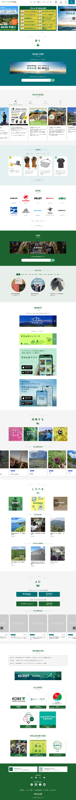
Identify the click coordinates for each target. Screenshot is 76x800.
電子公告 (46, 790)
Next (73, 18)
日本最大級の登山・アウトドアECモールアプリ (51, 769)
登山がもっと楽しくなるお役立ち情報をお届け (21, 769)
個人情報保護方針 (38, 790)
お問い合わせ (53, 790)
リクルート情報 (29, 790)
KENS (12, 473)
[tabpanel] (38, 18)
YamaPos (13, 470)
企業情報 (22, 790)
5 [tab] (39, 32)
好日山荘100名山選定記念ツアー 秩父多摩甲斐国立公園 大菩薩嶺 (19, 637)
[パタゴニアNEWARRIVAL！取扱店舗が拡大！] (38, 18)
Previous (1, 18)
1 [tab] (33, 32)
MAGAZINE (13, 634)
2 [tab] (35, 32)
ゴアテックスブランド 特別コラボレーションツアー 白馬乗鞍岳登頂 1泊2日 (38, 637)
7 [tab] (42, 32)
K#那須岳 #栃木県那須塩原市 (54, 473)
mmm (31, 473)
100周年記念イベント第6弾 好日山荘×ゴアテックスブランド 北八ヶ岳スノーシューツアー (57, 638)
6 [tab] (40, 32)
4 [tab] (38, 32)
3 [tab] (36, 32)
